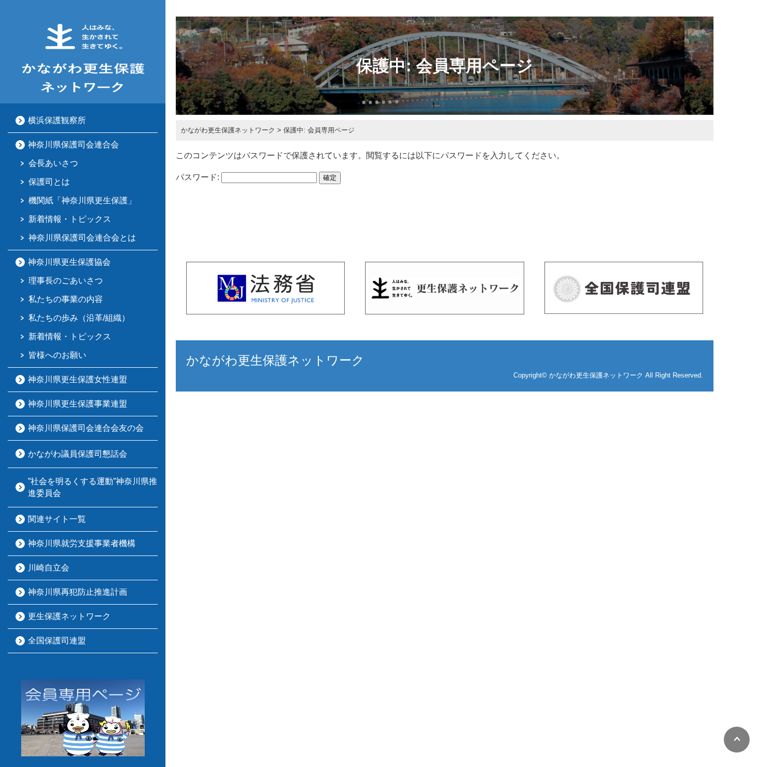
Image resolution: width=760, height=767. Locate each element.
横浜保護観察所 (57, 120)
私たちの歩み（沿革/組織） (79, 317)
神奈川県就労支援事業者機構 (81, 543)
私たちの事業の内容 (65, 299)
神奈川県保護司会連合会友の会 (86, 428)
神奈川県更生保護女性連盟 (77, 379)
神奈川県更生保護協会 (69, 262)
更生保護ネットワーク (69, 616)
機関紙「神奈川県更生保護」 (82, 200)
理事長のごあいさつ (65, 280)
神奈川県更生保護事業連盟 (77, 403)
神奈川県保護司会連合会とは (82, 237)
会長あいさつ (53, 163)
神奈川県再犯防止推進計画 (77, 592)
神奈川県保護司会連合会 (73, 144)
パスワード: (198, 177)
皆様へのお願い (57, 355)
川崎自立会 (48, 567)
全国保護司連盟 (57, 640)
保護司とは (49, 181)
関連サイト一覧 (57, 519)
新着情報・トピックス (69, 219)
